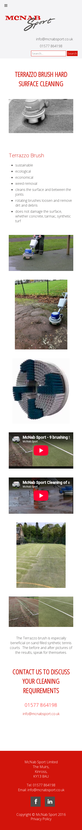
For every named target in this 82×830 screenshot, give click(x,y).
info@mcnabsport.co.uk (54, 39)
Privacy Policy (41, 818)
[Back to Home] (30, 23)
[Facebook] (36, 805)
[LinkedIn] (50, 805)
